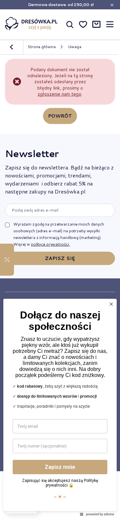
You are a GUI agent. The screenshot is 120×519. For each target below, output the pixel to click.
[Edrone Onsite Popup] (60, 259)
